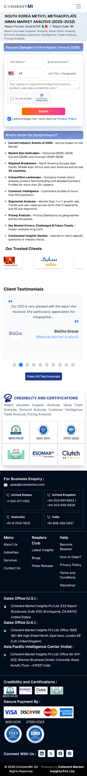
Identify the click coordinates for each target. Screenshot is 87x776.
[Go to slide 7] (53, 365)
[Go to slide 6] (47, 365)
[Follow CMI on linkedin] (41, 753)
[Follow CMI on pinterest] (69, 753)
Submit (43, 111)
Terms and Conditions (67, 575)
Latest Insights (42, 550)
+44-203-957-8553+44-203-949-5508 (61, 502)
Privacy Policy (70, 565)
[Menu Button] (78, 6)
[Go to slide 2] (21, 365)
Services (10, 560)
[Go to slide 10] (73, 365)
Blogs (36, 558)
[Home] (18, 6)
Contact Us (12, 568)
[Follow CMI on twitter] (51, 753)
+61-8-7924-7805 (18, 523)
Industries (11, 552)
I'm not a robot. (23, 98)
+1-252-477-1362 (18, 501)
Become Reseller (66, 546)
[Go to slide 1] (14, 365)
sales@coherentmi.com (27, 484)
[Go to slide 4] (34, 365)
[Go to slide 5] (40, 365)
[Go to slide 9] (66, 365)
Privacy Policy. (67, 119)
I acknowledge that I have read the (44, 119)
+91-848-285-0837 (60, 523)
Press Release (42, 566)
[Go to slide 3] (27, 365)
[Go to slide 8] (60, 365)
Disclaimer (68, 585)
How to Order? (70, 557)
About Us (10, 544)
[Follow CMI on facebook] (60, 753)
